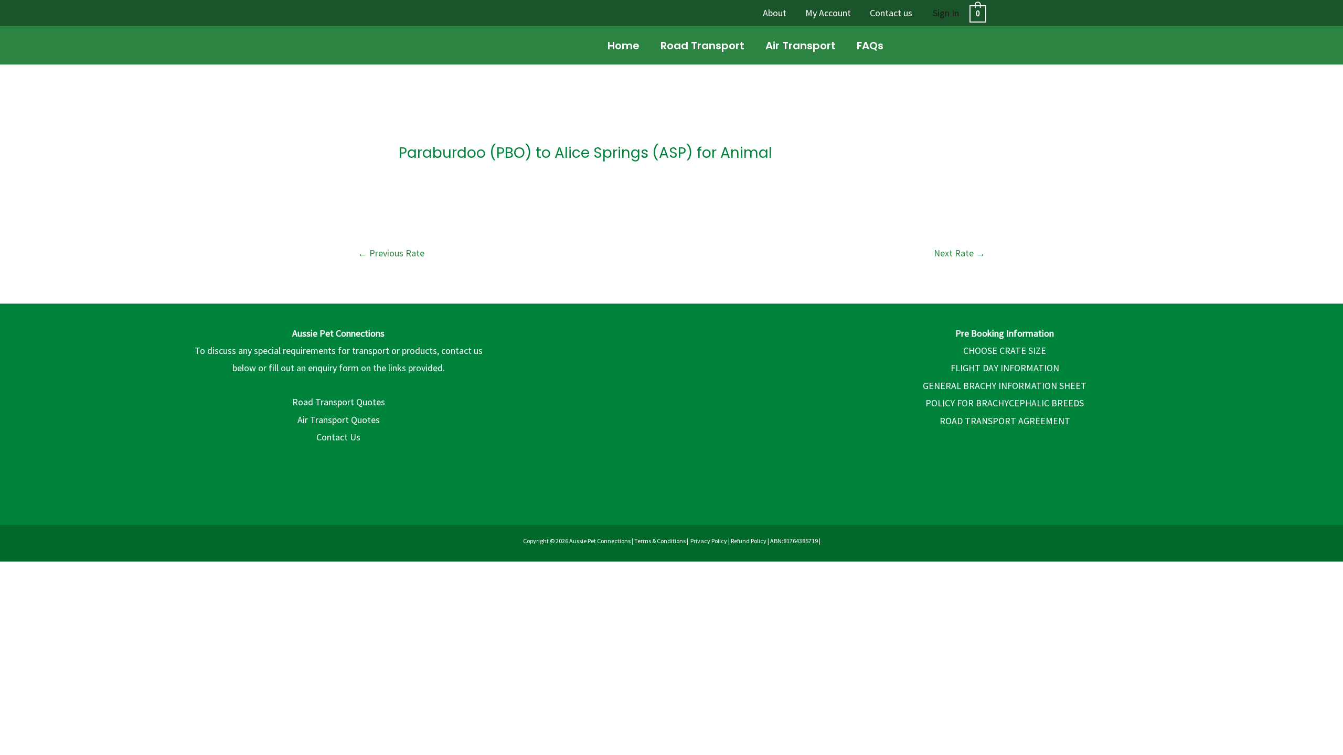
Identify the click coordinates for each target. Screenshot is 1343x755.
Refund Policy (748, 541)
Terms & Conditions (660, 541)
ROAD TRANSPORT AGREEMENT (1005, 421)
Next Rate (959, 253)
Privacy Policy (708, 541)
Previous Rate (391, 253)
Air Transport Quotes (338, 420)
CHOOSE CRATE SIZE (1004, 350)
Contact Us (338, 437)
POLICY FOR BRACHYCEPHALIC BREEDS (1004, 403)
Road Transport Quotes (338, 402)
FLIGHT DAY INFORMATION (1005, 368)
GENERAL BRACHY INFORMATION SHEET (1004, 386)
